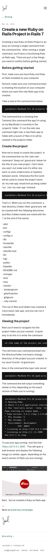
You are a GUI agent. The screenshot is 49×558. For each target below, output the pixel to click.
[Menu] (45, 8)
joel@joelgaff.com (11, 550)
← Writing (7, 17)
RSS (42, 550)
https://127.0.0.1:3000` (13, 446)
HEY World (34, 550)
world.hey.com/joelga (22, 510)
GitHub (24, 550)
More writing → (8, 536)
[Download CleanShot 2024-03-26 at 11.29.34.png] (24, 481)
